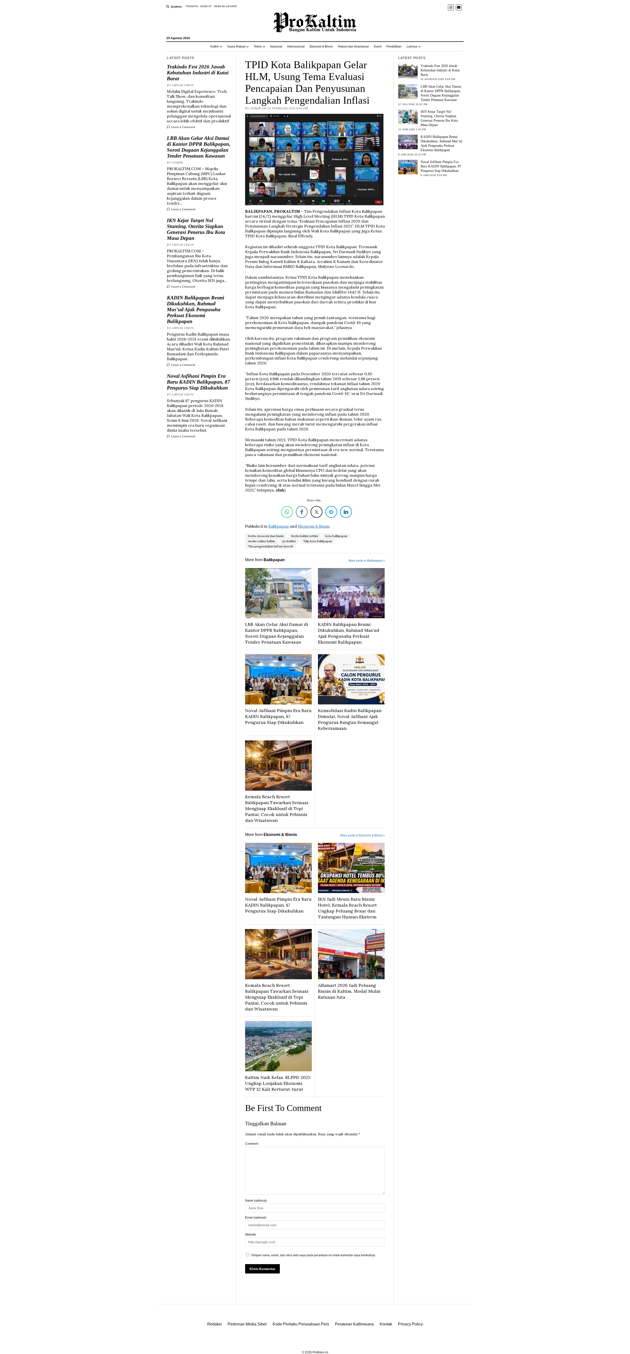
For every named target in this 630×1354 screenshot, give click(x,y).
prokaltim (289, 541)
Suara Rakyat (236, 46)
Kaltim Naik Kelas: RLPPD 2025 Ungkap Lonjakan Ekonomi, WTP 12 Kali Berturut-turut (278, 1083)
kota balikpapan (336, 536)
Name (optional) (256, 1200)
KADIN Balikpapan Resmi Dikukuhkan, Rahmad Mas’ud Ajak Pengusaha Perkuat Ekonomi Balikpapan (195, 309)
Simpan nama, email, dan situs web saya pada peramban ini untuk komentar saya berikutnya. (313, 1255)
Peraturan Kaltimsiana (354, 1324)
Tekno (258, 46)
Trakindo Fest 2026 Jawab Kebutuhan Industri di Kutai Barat (198, 73)
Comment (251, 1143)
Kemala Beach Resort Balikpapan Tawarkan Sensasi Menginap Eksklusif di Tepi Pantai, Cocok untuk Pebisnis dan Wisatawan (276, 808)
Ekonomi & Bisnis (321, 46)
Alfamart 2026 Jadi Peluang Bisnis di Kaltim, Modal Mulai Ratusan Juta (349, 991)
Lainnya (412, 46)
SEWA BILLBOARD (225, 6)
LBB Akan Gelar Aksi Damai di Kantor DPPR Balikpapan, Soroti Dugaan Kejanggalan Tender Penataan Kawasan (198, 147)
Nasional (276, 46)
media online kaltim (261, 541)
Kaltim (214, 46)
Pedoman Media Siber (247, 1324)
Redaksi (214, 1324)
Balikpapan (278, 526)
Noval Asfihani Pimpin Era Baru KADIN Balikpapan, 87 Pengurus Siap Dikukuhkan (198, 382)
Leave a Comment (182, 127)
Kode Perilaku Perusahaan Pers (301, 1324)
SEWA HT (206, 6)
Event (377, 46)
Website (250, 1234)
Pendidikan (394, 46)
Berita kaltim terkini (304, 536)
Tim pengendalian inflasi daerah (270, 546)
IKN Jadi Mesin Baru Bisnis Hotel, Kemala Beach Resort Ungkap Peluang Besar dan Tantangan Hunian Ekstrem (347, 908)
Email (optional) (255, 1217)
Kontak (386, 1324)
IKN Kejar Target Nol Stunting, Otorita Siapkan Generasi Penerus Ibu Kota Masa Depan (196, 229)
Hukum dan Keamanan (353, 46)
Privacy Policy (410, 1324)
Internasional (296, 46)
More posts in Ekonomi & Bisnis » (362, 835)
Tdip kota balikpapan (317, 541)
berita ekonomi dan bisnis (266, 536)
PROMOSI (192, 6)
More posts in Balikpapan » (366, 560)
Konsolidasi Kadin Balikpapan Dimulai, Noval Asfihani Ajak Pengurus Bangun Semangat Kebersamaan (349, 719)
